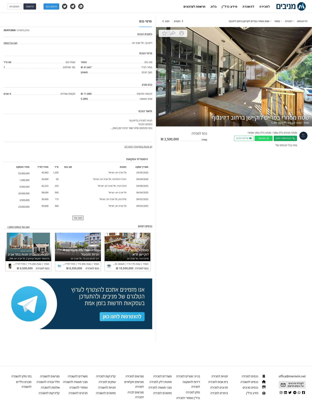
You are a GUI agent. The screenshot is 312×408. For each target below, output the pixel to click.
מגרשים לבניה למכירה (135, 394)
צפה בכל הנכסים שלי (286, 145)
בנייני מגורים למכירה (188, 376)
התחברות (14, 6)
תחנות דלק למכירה (161, 382)
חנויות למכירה (219, 376)
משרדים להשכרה (78, 376)
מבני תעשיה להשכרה (75, 382)
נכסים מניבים (251, 387)
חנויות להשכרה (107, 387)
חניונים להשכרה (78, 393)
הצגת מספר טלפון (284, 138)
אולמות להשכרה (50, 387)
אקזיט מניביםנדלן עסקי (285, 132)
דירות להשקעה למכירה (191, 384)
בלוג (214, 6)
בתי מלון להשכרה (21, 376)
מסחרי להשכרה (78, 387)
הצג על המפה (10, 43)
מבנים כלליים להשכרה (23, 384)
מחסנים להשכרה (106, 393)
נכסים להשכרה (249, 382)
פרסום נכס (51, 6)
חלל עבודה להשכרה (47, 382)
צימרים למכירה (219, 393)
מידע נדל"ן (229, 6)
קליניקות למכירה (106, 376)
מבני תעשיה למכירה (160, 387)
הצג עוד (78, 218)
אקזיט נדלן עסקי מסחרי (259, 132)
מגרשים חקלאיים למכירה (134, 384)
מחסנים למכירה (162, 393)
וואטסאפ (262, 138)
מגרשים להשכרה (49, 376)
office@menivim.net (292, 376)
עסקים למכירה (107, 382)
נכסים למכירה (250, 376)
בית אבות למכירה (218, 382)
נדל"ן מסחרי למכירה (188, 398)
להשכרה (248, 6)
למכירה (264, 6)
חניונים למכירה (219, 387)
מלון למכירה (193, 392)
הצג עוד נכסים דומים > (18, 227)
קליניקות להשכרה (49, 393)
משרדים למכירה (162, 376)
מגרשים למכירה (134, 376)
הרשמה (30, 6)
